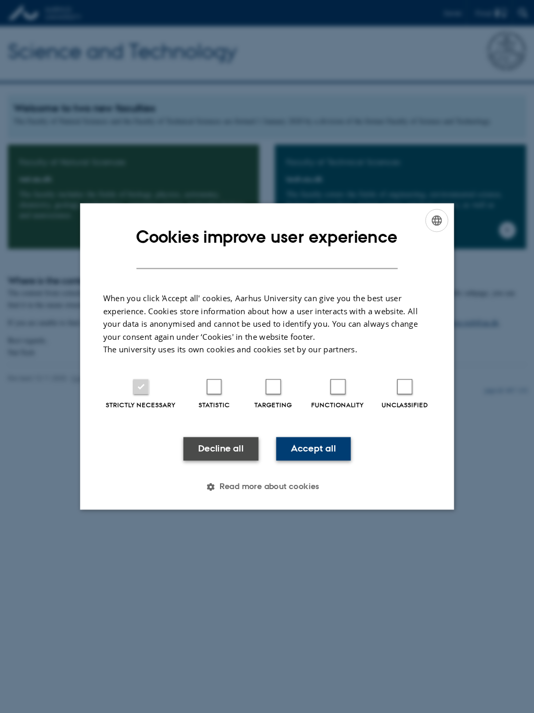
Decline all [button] (221, 448)
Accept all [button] (313, 448)
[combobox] (436, 220)
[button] (267, 487)
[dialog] (267, 356)
